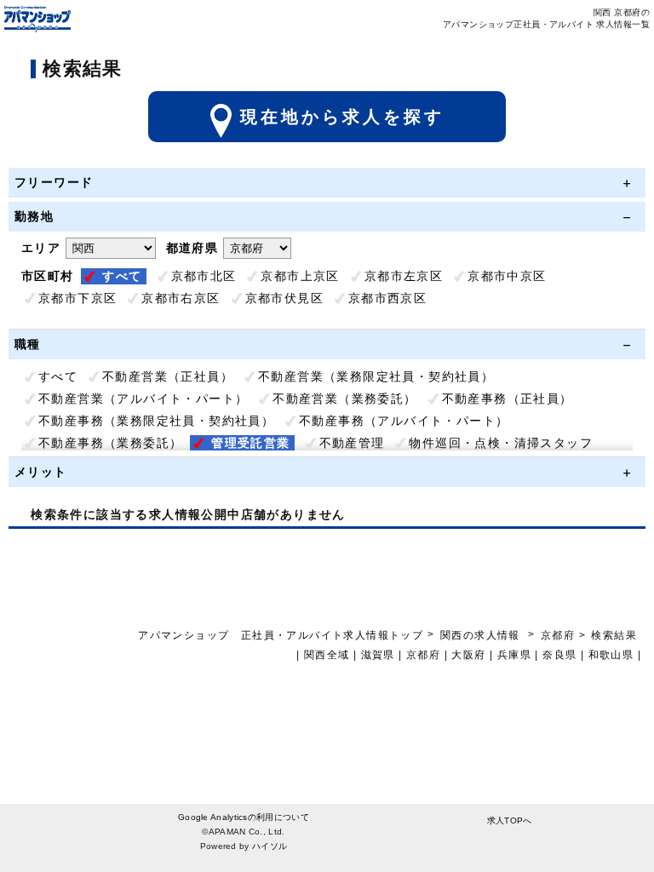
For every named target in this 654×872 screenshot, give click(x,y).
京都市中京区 (507, 276)
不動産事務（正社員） (507, 398)
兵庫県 (514, 655)
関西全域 (327, 655)
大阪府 (468, 655)
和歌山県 (611, 655)
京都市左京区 (403, 276)
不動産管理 (352, 443)
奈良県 (559, 655)
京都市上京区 (300, 276)
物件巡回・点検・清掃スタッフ (501, 443)
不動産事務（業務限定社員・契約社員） (156, 420)
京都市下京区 (77, 298)
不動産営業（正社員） (167, 376)
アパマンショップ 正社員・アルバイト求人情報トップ (280, 635)
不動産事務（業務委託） (110, 443)
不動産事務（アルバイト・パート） (403, 420)
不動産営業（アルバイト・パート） (143, 398)
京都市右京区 (180, 298)
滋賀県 (378, 655)
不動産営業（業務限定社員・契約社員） (376, 376)
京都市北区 (204, 276)
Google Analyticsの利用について (243, 817)
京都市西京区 (387, 298)
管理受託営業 (250, 443)
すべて (121, 276)
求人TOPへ (509, 820)
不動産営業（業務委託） (344, 398)
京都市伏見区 (284, 298)
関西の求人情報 (482, 635)
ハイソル (269, 846)
